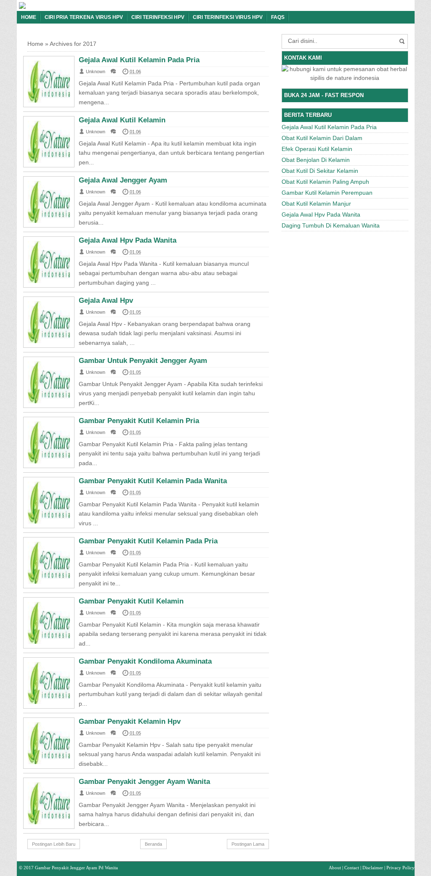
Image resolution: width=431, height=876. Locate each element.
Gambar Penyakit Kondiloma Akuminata (145, 661)
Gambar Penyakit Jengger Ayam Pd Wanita (76, 867)
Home (28, 17)
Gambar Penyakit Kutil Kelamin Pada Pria (148, 541)
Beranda (153, 844)
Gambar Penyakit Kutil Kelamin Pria (139, 421)
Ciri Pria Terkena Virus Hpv (84, 17)
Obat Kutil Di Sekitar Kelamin (320, 170)
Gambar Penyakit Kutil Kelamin (131, 601)
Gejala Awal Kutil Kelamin (122, 120)
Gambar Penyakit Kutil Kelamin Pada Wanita (153, 481)
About (335, 867)
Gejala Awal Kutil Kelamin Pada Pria (139, 60)
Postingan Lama (247, 844)
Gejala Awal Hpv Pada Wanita (127, 240)
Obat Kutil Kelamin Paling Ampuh (325, 181)
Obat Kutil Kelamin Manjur (316, 203)
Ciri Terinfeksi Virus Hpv (228, 17)
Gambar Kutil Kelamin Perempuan (327, 192)
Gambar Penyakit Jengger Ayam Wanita (144, 782)
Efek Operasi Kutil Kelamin (317, 149)
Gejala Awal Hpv (106, 300)
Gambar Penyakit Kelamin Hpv (130, 721)
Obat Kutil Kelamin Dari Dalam (322, 138)
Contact (351, 867)
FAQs (278, 17)
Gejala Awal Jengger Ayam (123, 180)
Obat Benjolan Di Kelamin (316, 159)
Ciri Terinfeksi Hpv (157, 17)
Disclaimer (372, 867)
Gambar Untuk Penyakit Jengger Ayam (143, 361)
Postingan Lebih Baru (53, 844)
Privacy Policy (400, 867)
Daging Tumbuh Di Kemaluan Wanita (331, 225)
